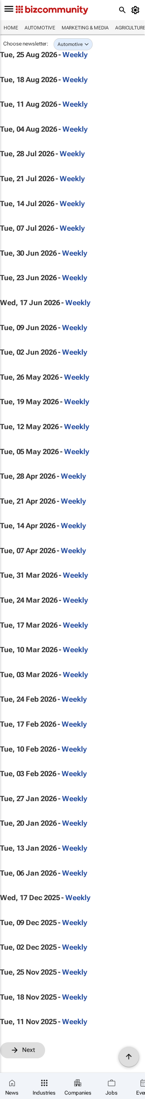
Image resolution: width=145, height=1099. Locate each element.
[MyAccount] (136, 10)
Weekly (74, 54)
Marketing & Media (85, 28)
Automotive (40, 28)
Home (11, 28)
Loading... (15, 1063)
